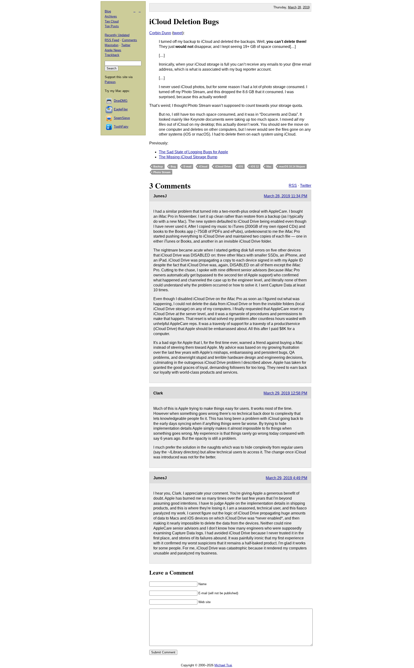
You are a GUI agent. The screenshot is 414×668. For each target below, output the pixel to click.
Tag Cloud (112, 21)
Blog (108, 11)
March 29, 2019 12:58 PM (285, 393)
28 (299, 7)
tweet (177, 33)
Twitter (305, 185)
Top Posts (112, 26)
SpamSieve (122, 118)
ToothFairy (121, 126)
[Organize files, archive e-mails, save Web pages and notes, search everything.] (109, 109)
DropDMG (120, 101)
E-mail (187, 166)
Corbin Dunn (160, 33)
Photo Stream (162, 172)
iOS (240, 166)
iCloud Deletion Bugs (184, 21)
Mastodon (111, 45)
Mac (268, 166)
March (292, 7)
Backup (158, 166)
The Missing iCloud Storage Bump (188, 157)
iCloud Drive (223, 166)
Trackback (112, 55)
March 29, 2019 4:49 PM (286, 478)
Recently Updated (117, 35)
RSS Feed (112, 40)
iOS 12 (255, 166)
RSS (293, 185)
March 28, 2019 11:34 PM (285, 196)
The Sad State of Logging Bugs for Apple (193, 152)
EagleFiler (121, 109)
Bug (173, 166)
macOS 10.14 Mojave (292, 166)
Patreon (110, 82)
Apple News (113, 50)
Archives (111, 16)
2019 (306, 7)
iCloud (203, 166)
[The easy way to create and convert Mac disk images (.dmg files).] (109, 101)
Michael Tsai (223, 665)
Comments (129, 40)
